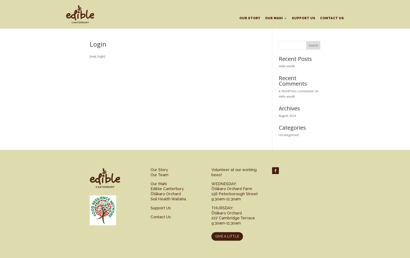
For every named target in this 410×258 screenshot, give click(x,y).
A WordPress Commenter (296, 91)
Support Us (303, 18)
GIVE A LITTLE (227, 236)
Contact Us (332, 18)
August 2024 (287, 116)
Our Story (249, 18)
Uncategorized (289, 135)
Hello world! (287, 66)
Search (313, 45)
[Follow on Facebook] (275, 170)
